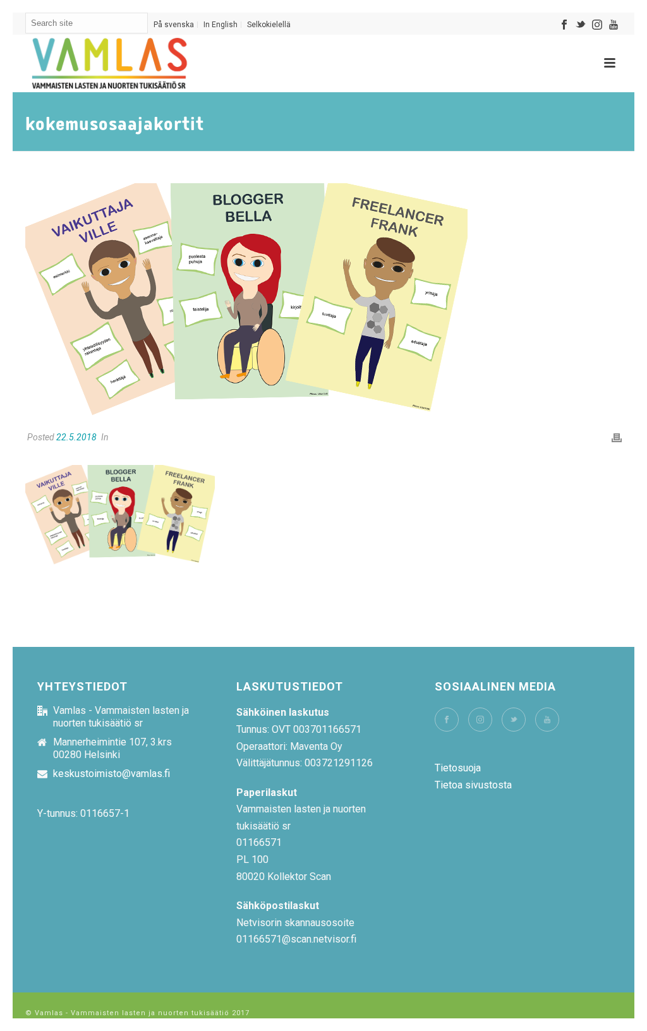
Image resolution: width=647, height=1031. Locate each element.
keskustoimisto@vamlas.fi (111, 774)
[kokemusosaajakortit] (323, 299)
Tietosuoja (458, 768)
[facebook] (447, 720)
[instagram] (480, 720)
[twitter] (514, 720)
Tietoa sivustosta (473, 785)
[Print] (617, 437)
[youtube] (547, 720)
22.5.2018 (76, 437)
